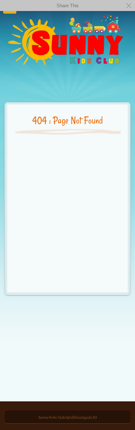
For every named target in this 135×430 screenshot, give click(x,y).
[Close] (128, 5)
